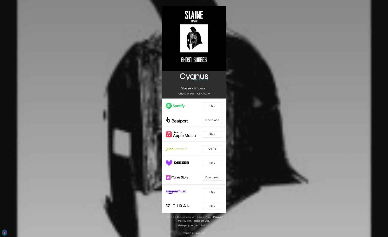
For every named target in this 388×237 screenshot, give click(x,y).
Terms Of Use (200, 220)
